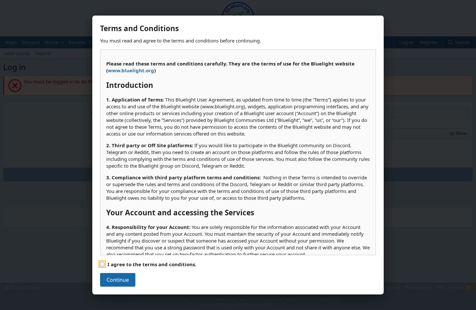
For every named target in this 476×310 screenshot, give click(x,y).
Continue (118, 279)
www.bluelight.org (131, 70)
